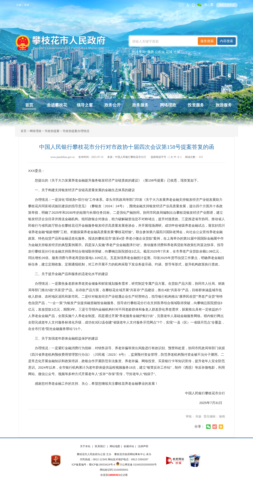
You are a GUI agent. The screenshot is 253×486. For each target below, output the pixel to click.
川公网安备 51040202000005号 (138, 464)
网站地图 (115, 446)
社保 (176, 52)
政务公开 (112, 105)
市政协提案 (52, 131)
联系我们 (100, 446)
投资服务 (196, 105)
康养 (150, 52)
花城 (169, 52)
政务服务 (140, 105)
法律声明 (143, 446)
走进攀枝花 (57, 105)
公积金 (160, 52)
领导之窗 (85, 105)
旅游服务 (224, 105)
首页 (29, 105)
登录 (26, 5)
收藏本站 (129, 446)
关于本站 (85, 446)
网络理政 (168, 105)
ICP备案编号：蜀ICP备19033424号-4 (94, 464)
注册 (18, 5)
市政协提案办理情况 (76, 131)
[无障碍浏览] (187, 4)
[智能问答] (181, 4)
